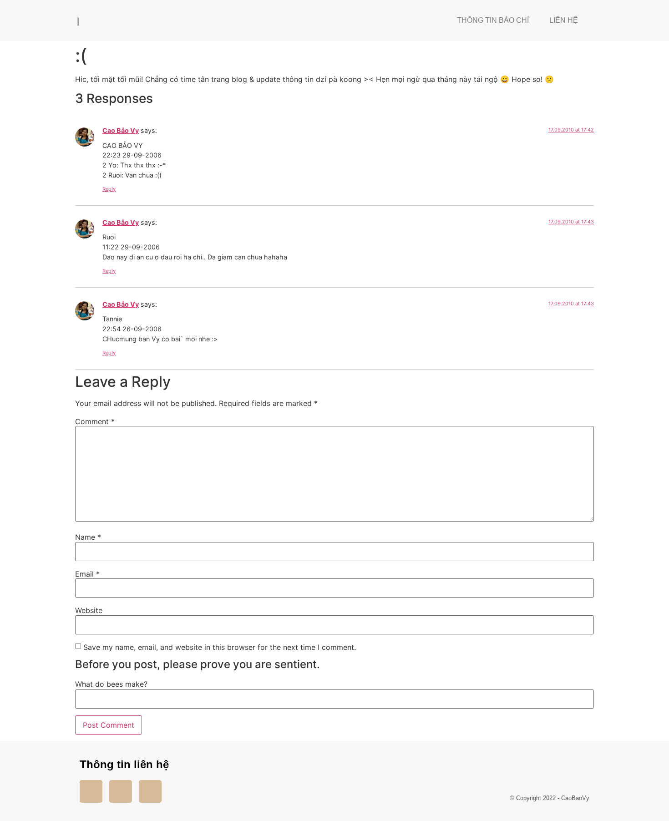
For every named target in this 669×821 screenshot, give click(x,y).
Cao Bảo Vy (120, 130)
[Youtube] (120, 791)
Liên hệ (563, 20)
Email (87, 574)
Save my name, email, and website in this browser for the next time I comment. (219, 647)
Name (88, 537)
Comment (95, 421)
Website (88, 610)
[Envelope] (150, 791)
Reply (109, 189)
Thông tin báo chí (493, 20)
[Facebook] (91, 791)
